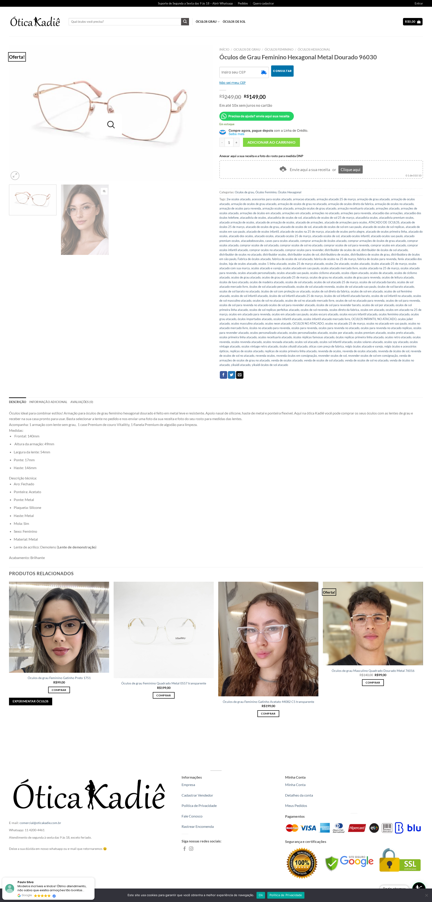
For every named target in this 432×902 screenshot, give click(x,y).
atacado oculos (264, 236)
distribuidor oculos (274, 254)
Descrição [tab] (17, 402)
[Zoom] (15, 175)
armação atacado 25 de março (336, 199)
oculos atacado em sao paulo (301, 268)
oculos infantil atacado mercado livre (326, 319)
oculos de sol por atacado (378, 305)
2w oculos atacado (238, 199)
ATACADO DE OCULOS (384, 222)
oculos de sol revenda (314, 310)
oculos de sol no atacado (268, 300)
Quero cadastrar (263, 3)
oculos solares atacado (368, 342)
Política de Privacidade (286, 895)
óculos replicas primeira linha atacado (360, 337)
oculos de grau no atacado (326, 277)
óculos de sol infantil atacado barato (347, 296)
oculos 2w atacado (337, 263)
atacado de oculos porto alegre (344, 231)
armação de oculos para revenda (240, 208)
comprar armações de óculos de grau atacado (377, 241)
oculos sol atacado (306, 342)
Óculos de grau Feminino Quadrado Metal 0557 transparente (163, 683)
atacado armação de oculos (236, 222)
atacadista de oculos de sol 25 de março (328, 217)
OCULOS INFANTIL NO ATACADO (373, 319)
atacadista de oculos (253, 217)
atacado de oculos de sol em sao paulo (337, 227)
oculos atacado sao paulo (293, 273)
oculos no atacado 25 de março (345, 323)
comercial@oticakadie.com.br (40, 823)
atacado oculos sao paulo (387, 236)
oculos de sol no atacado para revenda (360, 300)
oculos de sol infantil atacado (249, 296)
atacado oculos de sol (326, 236)
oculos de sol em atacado (367, 291)
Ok (261, 895)
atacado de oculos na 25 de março (302, 231)
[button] (94, 877)
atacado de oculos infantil (262, 231)
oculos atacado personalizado (256, 273)
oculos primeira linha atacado (238, 337)
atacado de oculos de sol (295, 227)
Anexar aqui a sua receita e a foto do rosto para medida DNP (261, 156)
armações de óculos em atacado (260, 213)
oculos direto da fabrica (344, 310)
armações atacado (387, 208)
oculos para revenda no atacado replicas (386, 328)
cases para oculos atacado (282, 241)
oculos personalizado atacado (269, 332)
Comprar (59, 689)
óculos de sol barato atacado (396, 286)
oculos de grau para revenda (362, 277)
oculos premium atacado (370, 332)
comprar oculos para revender (304, 250)
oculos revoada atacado (278, 342)
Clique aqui (350, 169)
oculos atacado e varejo (266, 268)
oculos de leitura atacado (398, 277)
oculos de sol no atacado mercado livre (309, 300)
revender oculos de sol (332, 355)
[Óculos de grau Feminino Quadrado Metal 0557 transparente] (164, 630)
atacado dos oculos (241, 236)
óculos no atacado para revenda (269, 328)
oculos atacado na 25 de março (379, 268)
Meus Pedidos (296, 805)
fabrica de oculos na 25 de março (335, 259)
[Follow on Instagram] (191, 849)
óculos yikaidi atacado (293, 346)
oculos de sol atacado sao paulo (356, 286)
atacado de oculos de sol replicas (383, 227)
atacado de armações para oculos (345, 222)
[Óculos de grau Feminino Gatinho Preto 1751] (59, 627)
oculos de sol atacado (299, 282)
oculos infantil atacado (287, 319)
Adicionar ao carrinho (272, 142)
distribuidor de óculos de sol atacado (384, 250)
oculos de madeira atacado (267, 282)
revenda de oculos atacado (359, 351)
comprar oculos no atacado (266, 250)
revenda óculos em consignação (296, 355)
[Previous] (19, 113)
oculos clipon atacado (355, 273)
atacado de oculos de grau (262, 227)
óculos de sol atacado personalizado (272, 286)
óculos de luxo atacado (233, 282)
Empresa (188, 784)
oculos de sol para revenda (403, 300)
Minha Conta (295, 784)
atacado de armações (309, 222)
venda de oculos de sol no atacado (366, 360)
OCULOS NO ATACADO (308, 323)
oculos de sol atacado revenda (315, 286)
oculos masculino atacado (247, 323)
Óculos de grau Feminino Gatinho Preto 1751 (59, 678)
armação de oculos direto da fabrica (351, 204)
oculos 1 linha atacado (272, 263)
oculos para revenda (304, 328)
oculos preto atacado (400, 332)
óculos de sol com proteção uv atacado (285, 291)
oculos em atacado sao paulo (290, 314)
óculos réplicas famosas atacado (313, 337)
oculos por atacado (341, 332)
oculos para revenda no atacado (339, 328)
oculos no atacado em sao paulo (386, 323)
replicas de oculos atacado (246, 351)
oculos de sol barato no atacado (239, 291)
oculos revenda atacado (246, 342)
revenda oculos (265, 355)
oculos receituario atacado (275, 337)
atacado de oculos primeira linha (386, 231)
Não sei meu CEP (232, 82)
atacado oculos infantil (355, 236)
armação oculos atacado (277, 208)
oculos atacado (360, 263)
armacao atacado (304, 199)
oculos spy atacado (396, 342)
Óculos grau (206, 21)
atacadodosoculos (252, 241)
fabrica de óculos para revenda (376, 259)
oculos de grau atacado (246, 277)
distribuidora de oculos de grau (370, 254)
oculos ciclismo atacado (325, 273)
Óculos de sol (234, 21)
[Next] (203, 113)
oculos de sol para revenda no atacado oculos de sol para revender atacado (267, 305)
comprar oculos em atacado (388, 245)
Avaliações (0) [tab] (81, 402)
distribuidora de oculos (334, 254)
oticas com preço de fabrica (326, 346)
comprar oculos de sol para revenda (346, 245)
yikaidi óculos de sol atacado (270, 365)
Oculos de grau (247, 49)
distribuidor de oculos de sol (342, 250)
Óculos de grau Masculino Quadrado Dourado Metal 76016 (373, 671)
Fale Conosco (192, 816)
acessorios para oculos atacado (272, 199)
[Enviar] (185, 22)
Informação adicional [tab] (48, 402)
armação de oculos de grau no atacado (302, 204)
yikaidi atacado (240, 365)
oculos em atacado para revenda (249, 314)
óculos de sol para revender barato (338, 305)
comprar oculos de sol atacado (259, 245)
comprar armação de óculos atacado (323, 241)
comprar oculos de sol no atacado (301, 245)
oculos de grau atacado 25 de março (285, 277)
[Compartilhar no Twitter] (231, 375)
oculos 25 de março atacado (306, 263)
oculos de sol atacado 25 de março (336, 282)
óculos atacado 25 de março (389, 263)
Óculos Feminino (279, 49)
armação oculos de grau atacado (315, 208)
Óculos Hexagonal (314, 49)
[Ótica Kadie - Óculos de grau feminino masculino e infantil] (35, 22)
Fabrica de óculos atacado (254, 259)
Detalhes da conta (299, 795)
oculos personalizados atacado (308, 332)
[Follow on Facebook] (184, 849)
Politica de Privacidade (199, 805)
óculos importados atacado (255, 319)
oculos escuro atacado (324, 314)
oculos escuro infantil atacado (358, 314)
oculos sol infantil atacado (336, 342)
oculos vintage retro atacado (259, 346)
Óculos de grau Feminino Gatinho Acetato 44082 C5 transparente (268, 702)
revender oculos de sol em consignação (373, 355)
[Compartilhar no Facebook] (223, 375)
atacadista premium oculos (396, 217)
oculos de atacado (381, 273)
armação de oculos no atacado (394, 204)
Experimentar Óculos (30, 701)
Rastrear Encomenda (198, 826)
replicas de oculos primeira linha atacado (291, 351)
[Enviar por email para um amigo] (239, 375)
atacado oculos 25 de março (293, 236)
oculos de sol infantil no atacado (391, 296)
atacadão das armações (387, 213)
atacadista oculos (367, 217)
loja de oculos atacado (243, 263)
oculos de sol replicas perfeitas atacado (274, 310)
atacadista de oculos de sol (285, 217)
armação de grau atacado (373, 199)
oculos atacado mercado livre (339, 268)
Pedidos (243, 3)
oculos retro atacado (398, 337)
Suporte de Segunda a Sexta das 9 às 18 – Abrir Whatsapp (195, 3)
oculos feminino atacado (394, 314)
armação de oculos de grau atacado (253, 204)
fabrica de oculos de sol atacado (292, 259)
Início (224, 49)
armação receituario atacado (356, 208)
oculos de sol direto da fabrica (330, 291)
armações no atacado (325, 213)
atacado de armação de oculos (275, 222)
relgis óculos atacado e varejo (364, 346)
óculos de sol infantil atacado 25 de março (296, 296)
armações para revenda (356, 213)
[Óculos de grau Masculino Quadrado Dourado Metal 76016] (373, 623)
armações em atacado (296, 213)
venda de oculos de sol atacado (324, 360)
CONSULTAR (282, 71)
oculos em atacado (372, 310)
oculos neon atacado (278, 323)
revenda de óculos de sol (393, 351)
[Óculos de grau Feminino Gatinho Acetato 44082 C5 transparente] (268, 639)
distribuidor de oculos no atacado (240, 254)
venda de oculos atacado (287, 360)
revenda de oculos (329, 351)
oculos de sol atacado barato (377, 282)
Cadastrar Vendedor (197, 795)
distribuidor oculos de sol (303, 254)
